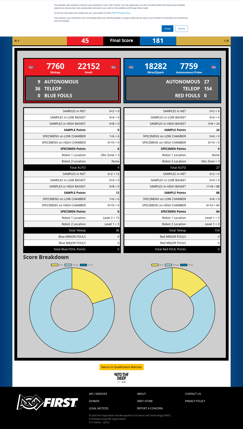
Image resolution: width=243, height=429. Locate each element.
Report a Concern (150, 408)
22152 (89, 66)
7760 (55, 66)
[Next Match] (224, 41)
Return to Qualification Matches (121, 367)
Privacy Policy (120, 12)
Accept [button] (167, 28)
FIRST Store (145, 401)
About (141, 394)
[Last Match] (227, 41)
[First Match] (15, 41)
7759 (189, 66)
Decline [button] (181, 28)
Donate (94, 401)
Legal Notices (98, 408)
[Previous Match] (18, 41)
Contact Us (193, 394)
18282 (155, 66)
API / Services (98, 394)
